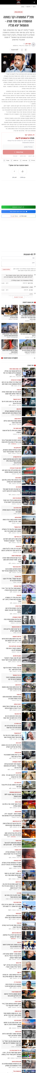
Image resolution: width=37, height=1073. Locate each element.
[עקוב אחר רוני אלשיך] (11, 160)
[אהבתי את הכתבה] (22, 171)
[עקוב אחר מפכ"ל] (4, 160)
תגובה (2, 283)
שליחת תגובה (6, 269)
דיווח (7, 283)
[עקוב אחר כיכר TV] (29, 160)
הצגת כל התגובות (18, 297)
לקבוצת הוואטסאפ (17, 207)
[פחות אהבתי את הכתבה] (14, 171)
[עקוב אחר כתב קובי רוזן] (24, 44)
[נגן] (18, 63)
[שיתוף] (21, 49)
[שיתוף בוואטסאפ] (25, 49)
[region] (18, 62)
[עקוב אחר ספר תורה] (21, 160)
